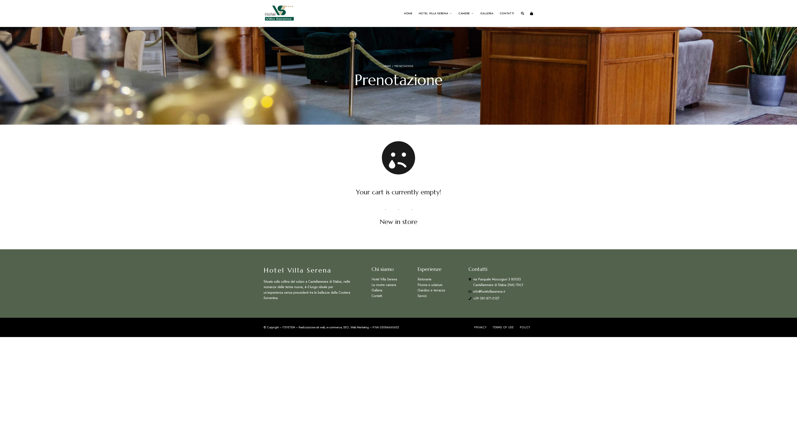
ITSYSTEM (288, 327)
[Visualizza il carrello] (532, 13)
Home (387, 66)
